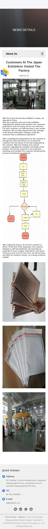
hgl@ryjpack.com (13, 503)
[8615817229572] (26, 510)
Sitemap (21, 517)
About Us (11, 53)
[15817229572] (31, 510)
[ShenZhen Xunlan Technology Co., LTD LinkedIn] (20, 510)
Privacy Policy (10, 517)
